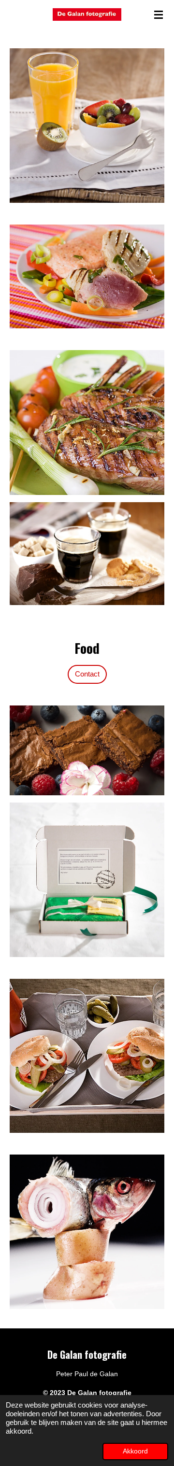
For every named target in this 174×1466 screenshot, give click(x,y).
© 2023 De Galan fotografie (87, 1392)
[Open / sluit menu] (158, 14)
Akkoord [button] (135, 1451)
